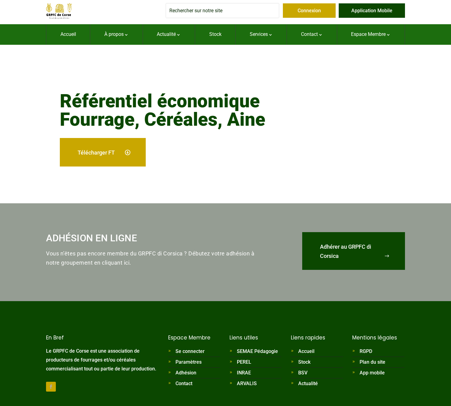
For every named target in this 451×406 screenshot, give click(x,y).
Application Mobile (371, 10)
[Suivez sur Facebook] (51, 387)
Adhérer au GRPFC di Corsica (345, 251)
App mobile (372, 373)
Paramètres (188, 362)
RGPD (366, 351)
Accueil (306, 351)
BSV (302, 373)
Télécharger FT (96, 152)
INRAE (244, 373)
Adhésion (185, 373)
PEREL (244, 362)
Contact (183, 383)
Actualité (308, 383)
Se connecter (190, 351)
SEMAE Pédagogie (257, 351)
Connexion (309, 10)
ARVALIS (247, 383)
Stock (304, 362)
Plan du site (372, 362)
